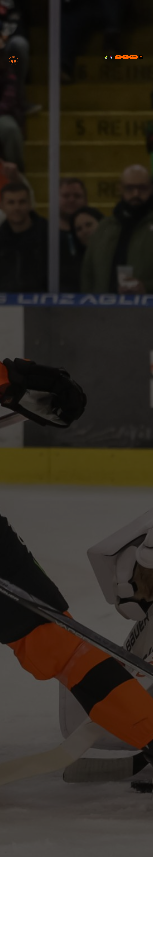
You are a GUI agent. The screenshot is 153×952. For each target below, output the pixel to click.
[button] (140, 57)
